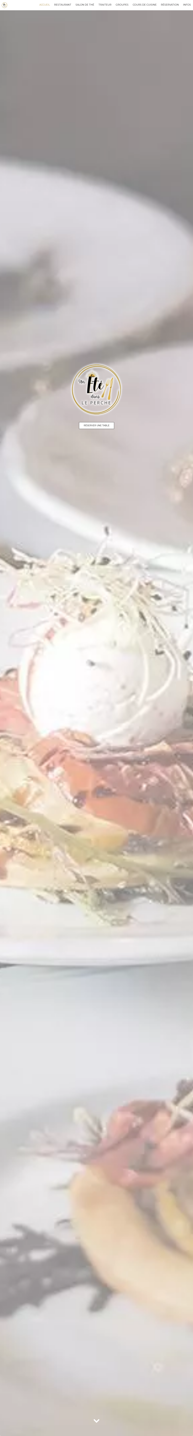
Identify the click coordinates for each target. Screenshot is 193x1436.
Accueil (44, 4)
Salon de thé (85, 4)
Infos (187, 4)
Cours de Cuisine (145, 4)
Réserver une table (96, 425)
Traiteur (104, 4)
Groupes (122, 4)
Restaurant (62, 4)
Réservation (170, 4)
